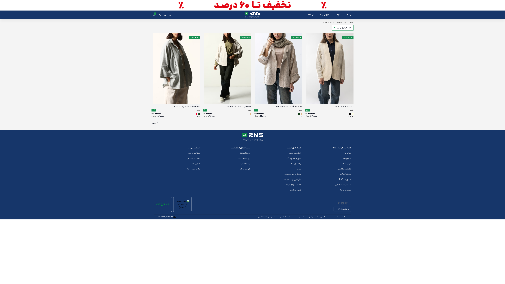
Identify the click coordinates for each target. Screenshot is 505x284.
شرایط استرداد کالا (293, 158)
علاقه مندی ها (193, 169)
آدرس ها (196, 163)
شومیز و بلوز (244, 169)
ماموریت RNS (345, 179)
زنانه (349, 14)
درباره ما (347, 153)
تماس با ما (312, 14)
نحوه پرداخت (295, 190)
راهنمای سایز (295, 163)
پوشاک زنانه (245, 153)
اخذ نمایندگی (345, 174)
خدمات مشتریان (344, 169)
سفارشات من (194, 153)
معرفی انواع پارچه (293, 184)
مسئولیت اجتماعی (343, 184)
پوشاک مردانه (244, 158)
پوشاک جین (245, 163)
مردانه (337, 14)
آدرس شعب (346, 163)
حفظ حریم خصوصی (292, 174)
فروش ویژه (324, 14)
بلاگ (299, 169)
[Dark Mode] (165, 14)
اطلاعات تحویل (294, 153)
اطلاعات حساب (193, 158)
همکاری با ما (345, 190)
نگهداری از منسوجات (292, 179)
